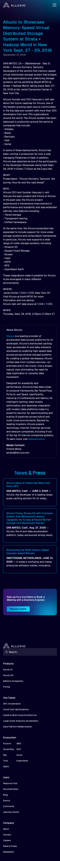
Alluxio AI (7, 669)
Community (8, 806)
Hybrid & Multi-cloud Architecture (20, 715)
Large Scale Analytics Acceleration (20, 721)
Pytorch (7, 743)
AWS (18, 743)
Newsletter (8, 852)
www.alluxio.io (36, 439)
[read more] (30, 492)
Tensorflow (8, 749)
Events (6, 800)
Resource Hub (10, 783)
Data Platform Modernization (17, 726)
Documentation (10, 789)
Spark (6, 766)
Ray (5, 755)
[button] (54, 5)
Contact (7, 834)
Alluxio (10, 336)
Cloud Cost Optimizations (16, 709)
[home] (14, 4)
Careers (7, 840)
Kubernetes (22, 760)
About (6, 829)
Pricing (6, 687)
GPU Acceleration (12, 703)
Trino (5, 760)
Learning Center (11, 812)
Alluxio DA (8, 675)
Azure (19, 755)
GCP (18, 749)
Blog (5, 795)
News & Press (10, 846)
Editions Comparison (13, 681)
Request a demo (18, 609)
